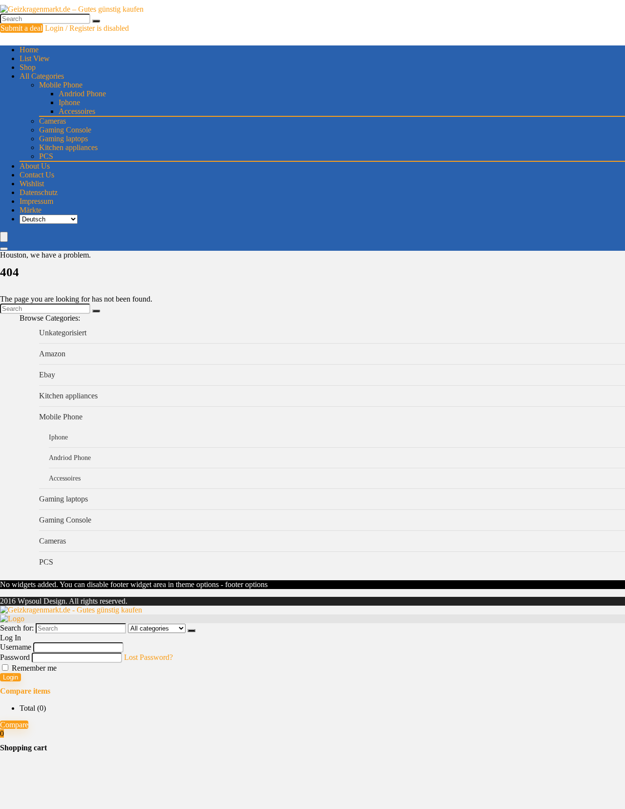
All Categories (42, 76)
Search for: (17, 628)
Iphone (69, 102)
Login (10, 677)
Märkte (31, 210)
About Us (35, 166)
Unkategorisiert (62, 332)
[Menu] (4, 237)
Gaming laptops (63, 138)
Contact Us (37, 175)
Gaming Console (65, 130)
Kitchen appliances (68, 147)
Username (15, 647)
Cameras (52, 121)
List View (35, 58)
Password (15, 657)
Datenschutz (39, 192)
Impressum (36, 201)
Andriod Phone (82, 93)
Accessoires (77, 111)
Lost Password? (148, 657)
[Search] (96, 21)
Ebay (47, 375)
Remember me (33, 668)
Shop (28, 67)
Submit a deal (21, 28)
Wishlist (32, 183)
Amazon (52, 354)
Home (29, 49)
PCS (46, 156)
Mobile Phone (61, 85)
